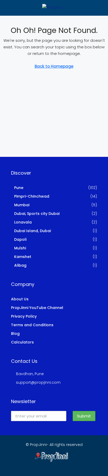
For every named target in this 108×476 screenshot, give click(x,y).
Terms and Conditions (32, 325)
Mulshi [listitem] (20, 248)
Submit (84, 416)
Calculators (22, 342)
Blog (15, 333)
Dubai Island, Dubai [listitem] (32, 230)
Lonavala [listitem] (23, 222)
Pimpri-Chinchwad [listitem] (31, 196)
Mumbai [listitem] (21, 205)
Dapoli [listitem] (20, 239)
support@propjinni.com (38, 382)
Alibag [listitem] (20, 265)
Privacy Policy (24, 316)
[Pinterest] (67, 466)
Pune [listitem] (18, 187)
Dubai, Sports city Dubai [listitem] (37, 213)
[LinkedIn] (58, 466)
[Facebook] (40, 466)
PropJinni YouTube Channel (37, 307)
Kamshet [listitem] (22, 256)
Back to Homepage (54, 66)
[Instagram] (49, 466)
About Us (20, 299)
